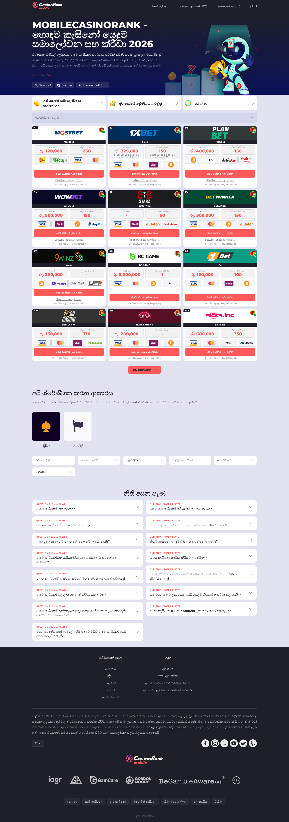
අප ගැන (167, 669)
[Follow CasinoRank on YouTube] (234, 743)
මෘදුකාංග (110, 683)
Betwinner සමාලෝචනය (220, 239)
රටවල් (110, 690)
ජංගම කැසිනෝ (160, 6)
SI (36, 743)
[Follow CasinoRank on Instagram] (215, 743)
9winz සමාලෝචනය (68, 299)
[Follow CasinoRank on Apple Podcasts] (253, 743)
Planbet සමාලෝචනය (220, 180)
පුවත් (253, 6)
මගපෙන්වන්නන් (229, 6)
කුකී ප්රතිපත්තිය (144, 816)
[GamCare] (104, 780)
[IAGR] (55, 780)
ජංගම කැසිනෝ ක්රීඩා (194, 6)
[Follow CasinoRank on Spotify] (243, 743)
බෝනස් (110, 669)
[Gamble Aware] (192, 780)
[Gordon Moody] (138, 780)
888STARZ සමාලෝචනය (144, 239)
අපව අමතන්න (168, 676)
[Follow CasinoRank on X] (224, 743)
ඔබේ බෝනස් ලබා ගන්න (69, 173)
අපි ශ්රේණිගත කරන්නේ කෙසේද (167, 683)
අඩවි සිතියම (110, 697)
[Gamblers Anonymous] (76, 780)
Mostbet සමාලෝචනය (69, 180)
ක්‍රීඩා (110, 676)
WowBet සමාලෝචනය (69, 239)
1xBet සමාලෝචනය (144, 180)
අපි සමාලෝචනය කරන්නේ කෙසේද (168, 690)
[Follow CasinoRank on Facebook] (205, 743)
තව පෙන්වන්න (142, 370)
